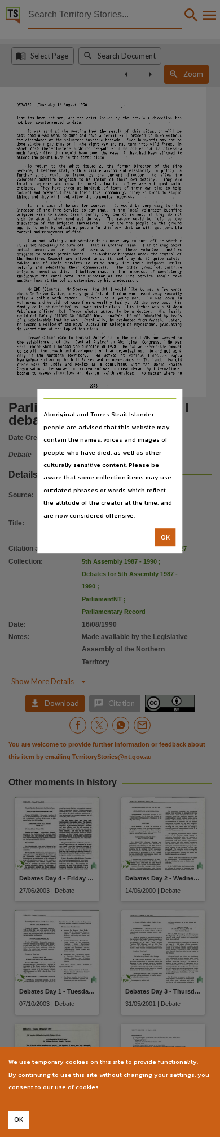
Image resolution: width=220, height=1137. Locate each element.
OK (165, 537)
